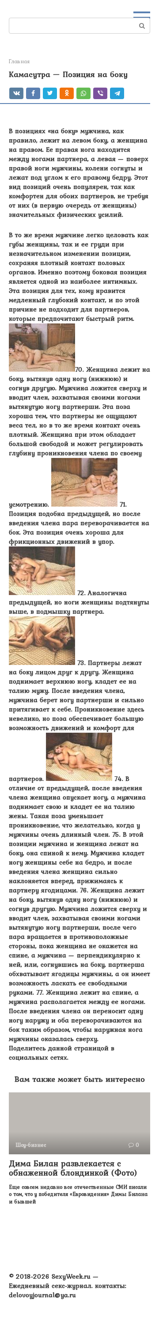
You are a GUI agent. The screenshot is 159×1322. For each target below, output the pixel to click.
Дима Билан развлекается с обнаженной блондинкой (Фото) (73, 1168)
